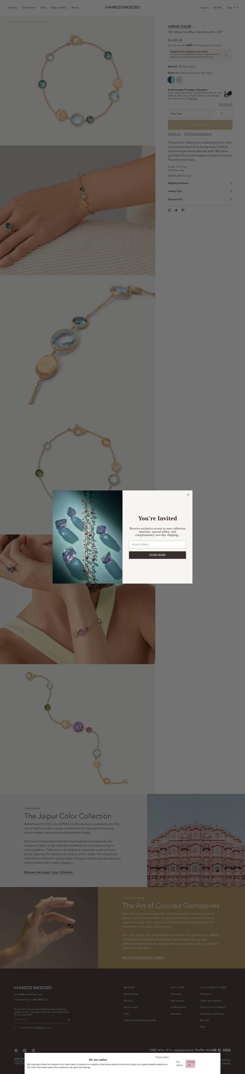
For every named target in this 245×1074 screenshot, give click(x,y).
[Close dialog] (188, 495)
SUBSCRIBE (157, 555)
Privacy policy (162, 1057)
